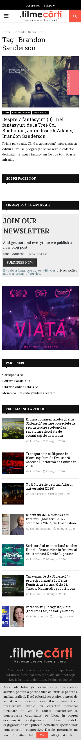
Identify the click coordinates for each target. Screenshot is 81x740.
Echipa (48, 5)
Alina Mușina (38, 494)
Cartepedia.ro (12, 375)
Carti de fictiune (21, 112)
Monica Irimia (39, 616)
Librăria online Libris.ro (20, 387)
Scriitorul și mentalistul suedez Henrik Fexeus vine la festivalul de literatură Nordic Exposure (51, 550)
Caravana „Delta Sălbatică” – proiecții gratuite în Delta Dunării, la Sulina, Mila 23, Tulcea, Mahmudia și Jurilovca (50, 582)
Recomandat (40, 112)
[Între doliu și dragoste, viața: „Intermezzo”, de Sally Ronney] (13, 616)
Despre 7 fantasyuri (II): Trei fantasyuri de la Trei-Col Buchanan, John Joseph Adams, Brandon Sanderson (37, 127)
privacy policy (66, 270)
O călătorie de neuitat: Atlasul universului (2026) (49, 486)
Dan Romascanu (40, 528)
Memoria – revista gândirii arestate (29, 393)
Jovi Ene (35, 441)
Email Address (13, 254)
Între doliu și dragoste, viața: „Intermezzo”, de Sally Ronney (50, 609)
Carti (6, 112)
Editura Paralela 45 (16, 381)
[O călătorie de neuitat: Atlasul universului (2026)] (13, 494)
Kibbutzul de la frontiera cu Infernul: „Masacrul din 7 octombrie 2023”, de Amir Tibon (51, 519)
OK (42, 735)
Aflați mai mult (61, 735)
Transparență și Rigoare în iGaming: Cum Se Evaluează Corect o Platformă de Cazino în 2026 (51, 460)
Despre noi (32, 5)
